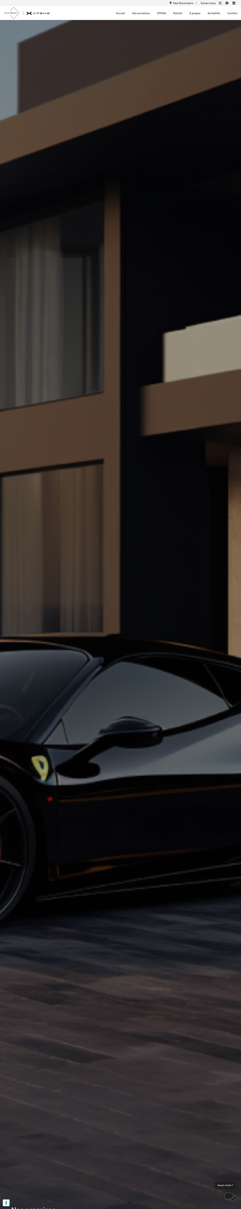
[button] (230, 1197)
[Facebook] (227, 3)
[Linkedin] (234, 3)
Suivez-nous (208, 3)
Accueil (120, 13)
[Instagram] (220, 3)
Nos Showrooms (183, 3)
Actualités (213, 13)
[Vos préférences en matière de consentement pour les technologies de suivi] (6, 1202)
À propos (194, 13)
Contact (232, 13)
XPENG (161, 13)
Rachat (177, 13)
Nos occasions (141, 13)
